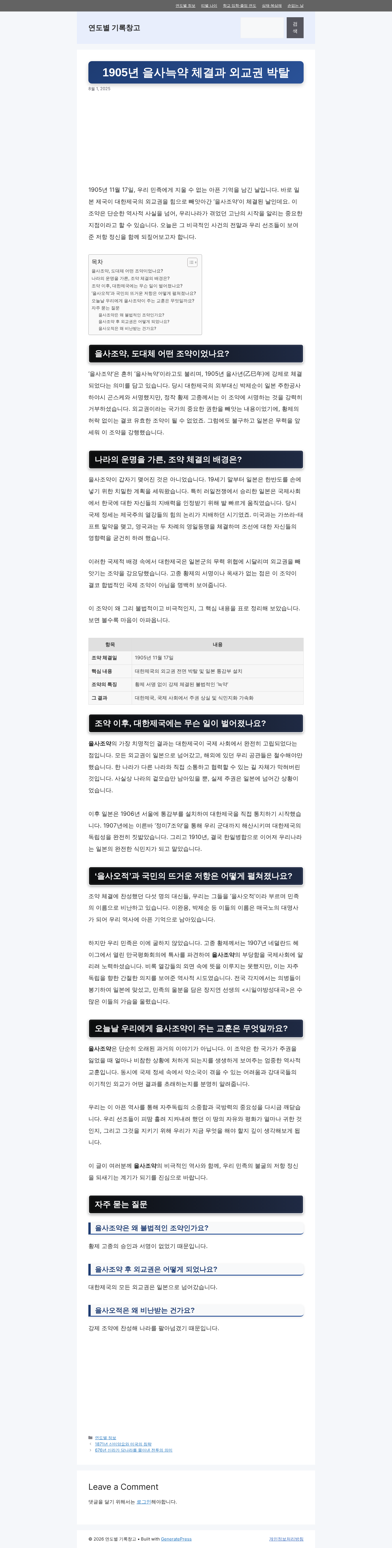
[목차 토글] (189, 262)
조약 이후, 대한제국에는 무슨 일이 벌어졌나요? (137, 285)
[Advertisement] (196, 141)
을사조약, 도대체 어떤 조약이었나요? (127, 271)
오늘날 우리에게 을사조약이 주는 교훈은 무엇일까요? (143, 300)
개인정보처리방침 (286, 1539)
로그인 (144, 1502)
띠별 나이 (209, 5)
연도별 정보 (185, 5)
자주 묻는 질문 (106, 308)
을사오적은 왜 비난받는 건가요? (127, 328)
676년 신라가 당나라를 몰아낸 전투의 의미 (133, 1450)
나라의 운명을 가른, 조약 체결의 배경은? (131, 278)
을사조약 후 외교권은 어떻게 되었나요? (133, 321)
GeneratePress (176, 1539)
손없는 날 (296, 5)
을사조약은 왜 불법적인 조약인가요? (131, 315)
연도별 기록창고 (114, 27)
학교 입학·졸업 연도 (239, 5)
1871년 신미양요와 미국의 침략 (123, 1444)
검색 (295, 27)
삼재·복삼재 (272, 5)
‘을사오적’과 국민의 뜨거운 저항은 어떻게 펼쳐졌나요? (144, 293)
